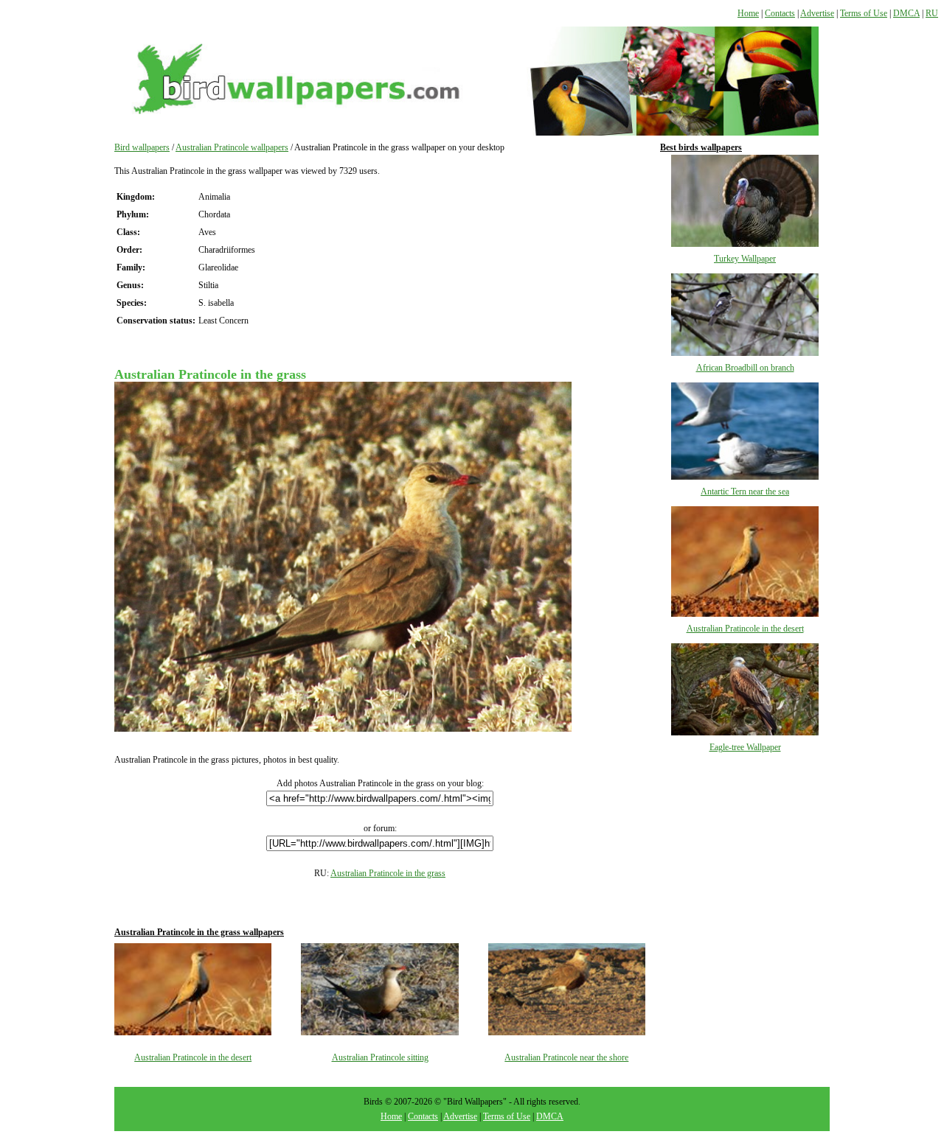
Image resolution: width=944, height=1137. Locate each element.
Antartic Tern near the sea (745, 491)
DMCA (906, 13)
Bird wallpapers (142, 147)
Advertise (817, 13)
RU (932, 13)
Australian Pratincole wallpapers (232, 147)
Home (748, 13)
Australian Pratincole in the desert (192, 1057)
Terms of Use (863, 13)
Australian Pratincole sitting (380, 1057)
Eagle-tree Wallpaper (745, 747)
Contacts (780, 13)
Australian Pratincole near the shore (566, 1057)
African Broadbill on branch (745, 368)
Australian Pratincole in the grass (387, 873)
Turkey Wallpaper (745, 258)
